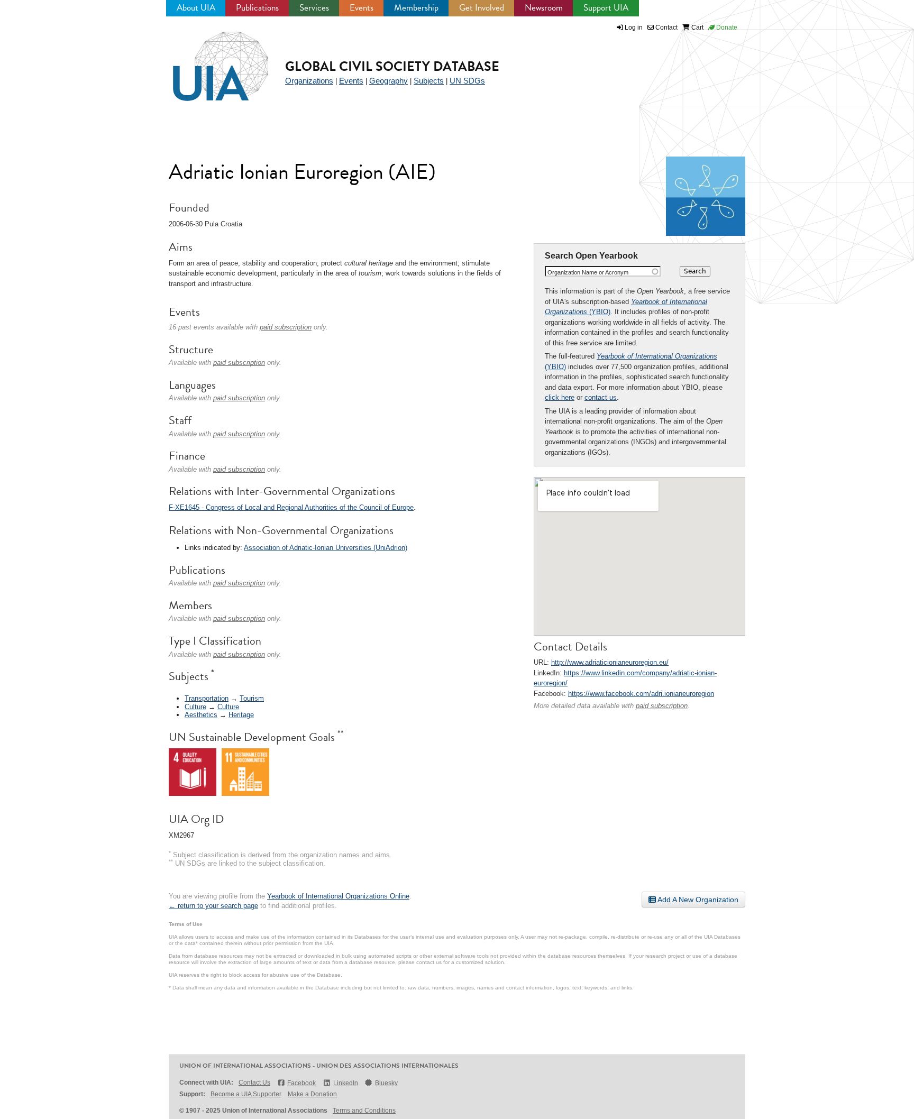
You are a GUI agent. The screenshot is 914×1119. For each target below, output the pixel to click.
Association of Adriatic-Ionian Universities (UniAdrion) (325, 548)
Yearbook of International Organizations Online (338, 896)
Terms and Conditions (364, 1110)
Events (361, 7)
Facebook (301, 1083)
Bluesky (386, 1083)
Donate (726, 27)
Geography (388, 80)
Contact (666, 27)
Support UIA (605, 7)
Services (314, 7)
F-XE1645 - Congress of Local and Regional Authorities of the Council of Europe (291, 507)
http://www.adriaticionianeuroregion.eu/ (610, 662)
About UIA (196, 7)
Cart (696, 27)
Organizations (309, 80)
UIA (208, 60)
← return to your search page (213, 906)
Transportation (207, 698)
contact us (600, 397)
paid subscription (662, 706)
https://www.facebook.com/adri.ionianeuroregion (641, 694)
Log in (634, 27)
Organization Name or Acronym (587, 272)
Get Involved (481, 7)
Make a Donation (312, 1094)
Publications (257, 7)
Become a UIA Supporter (246, 1094)
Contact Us (254, 1082)
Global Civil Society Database (392, 66)
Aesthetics (201, 715)
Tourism (252, 698)
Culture (195, 707)
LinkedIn (345, 1083)
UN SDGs (467, 80)
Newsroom (544, 7)
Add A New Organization (697, 899)
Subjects (429, 80)
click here (559, 397)
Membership (416, 7)
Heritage (241, 715)
